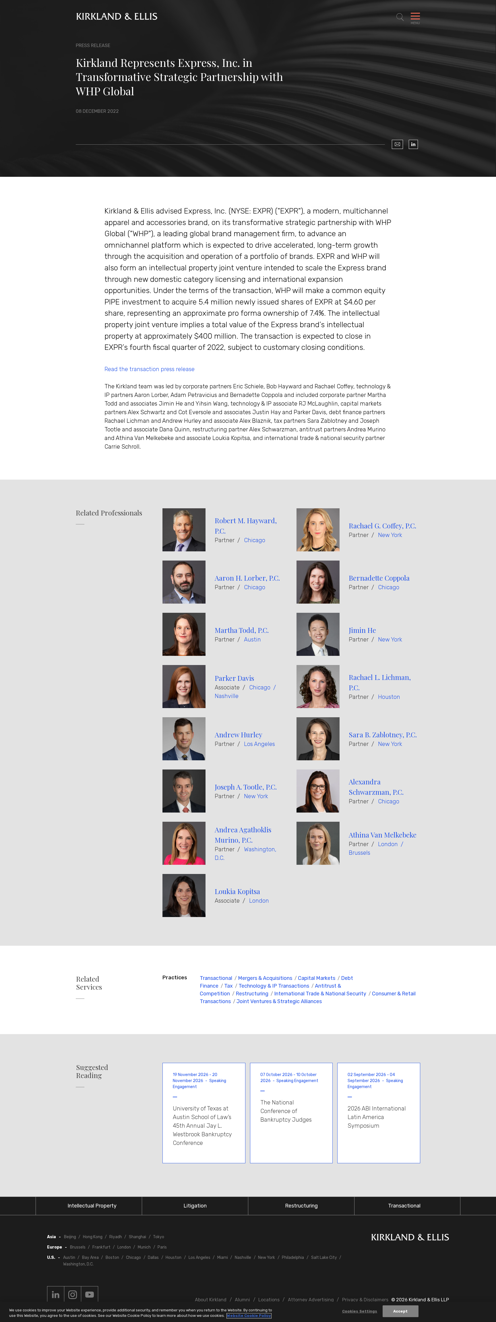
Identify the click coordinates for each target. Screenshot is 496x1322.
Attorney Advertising (311, 1299)
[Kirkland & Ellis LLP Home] (410, 1238)
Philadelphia (293, 1257)
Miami (222, 1257)
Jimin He (362, 630)
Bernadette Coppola (379, 577)
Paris (162, 1247)
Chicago (254, 540)
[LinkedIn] (413, 144)
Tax (228, 986)
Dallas (153, 1257)
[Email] (397, 144)
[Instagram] (72, 1294)
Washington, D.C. (78, 1264)
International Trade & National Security (320, 993)
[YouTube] (89, 1294)
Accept (400, 1311)
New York (390, 535)
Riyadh (115, 1236)
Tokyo (158, 1236)
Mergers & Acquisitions (265, 978)
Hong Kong (92, 1236)
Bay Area (90, 1257)
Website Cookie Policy (249, 1316)
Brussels (359, 852)
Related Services (89, 983)
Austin (252, 639)
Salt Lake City (324, 1257)
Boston (112, 1257)
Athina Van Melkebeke (382, 834)
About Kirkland (210, 1299)
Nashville (227, 696)
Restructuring (252, 993)
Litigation (195, 1206)
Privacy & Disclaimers (365, 1299)
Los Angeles (259, 744)
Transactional (216, 978)
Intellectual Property (92, 1206)
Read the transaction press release (149, 369)
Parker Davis (234, 678)
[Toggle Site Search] (400, 17)
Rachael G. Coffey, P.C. (382, 525)
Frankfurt (101, 1247)
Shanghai (137, 1236)
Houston (389, 696)
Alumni (242, 1299)
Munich (144, 1247)
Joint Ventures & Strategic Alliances (279, 1001)
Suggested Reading (92, 1071)
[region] (248, 1312)
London (388, 844)
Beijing (70, 1236)
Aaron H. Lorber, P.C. (247, 577)
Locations (269, 1299)
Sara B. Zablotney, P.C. (383, 734)
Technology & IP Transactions (274, 986)
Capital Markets (316, 978)
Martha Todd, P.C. (242, 630)
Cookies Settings (359, 1311)
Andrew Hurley (238, 734)
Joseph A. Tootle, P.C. (246, 786)
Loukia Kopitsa (237, 891)
